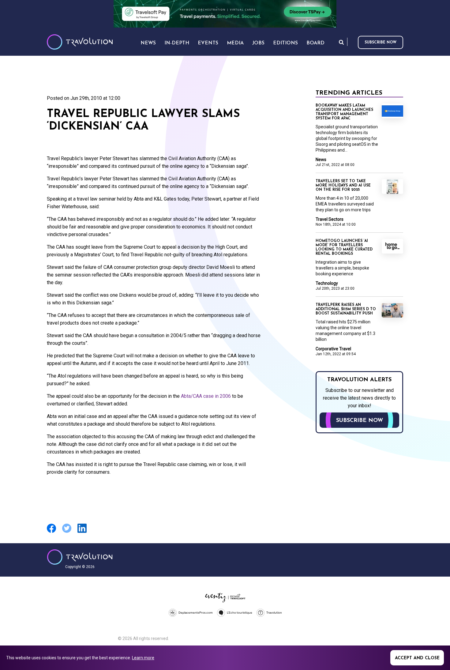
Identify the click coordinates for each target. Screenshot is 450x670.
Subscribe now (380, 42)
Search (341, 42)
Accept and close (417, 658)
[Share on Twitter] (66, 532)
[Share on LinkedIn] (82, 532)
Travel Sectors (329, 219)
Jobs (258, 43)
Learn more (143, 657)
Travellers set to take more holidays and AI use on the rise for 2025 (343, 185)
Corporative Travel (333, 349)
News (321, 159)
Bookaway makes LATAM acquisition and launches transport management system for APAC (344, 112)
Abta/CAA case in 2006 (206, 396)
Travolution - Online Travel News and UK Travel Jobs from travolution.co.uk (80, 557)
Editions (285, 43)
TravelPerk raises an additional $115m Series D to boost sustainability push (346, 309)
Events (208, 43)
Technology (327, 283)
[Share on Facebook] (51, 532)
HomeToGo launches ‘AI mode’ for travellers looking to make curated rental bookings (344, 247)
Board (315, 43)
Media (235, 43)
